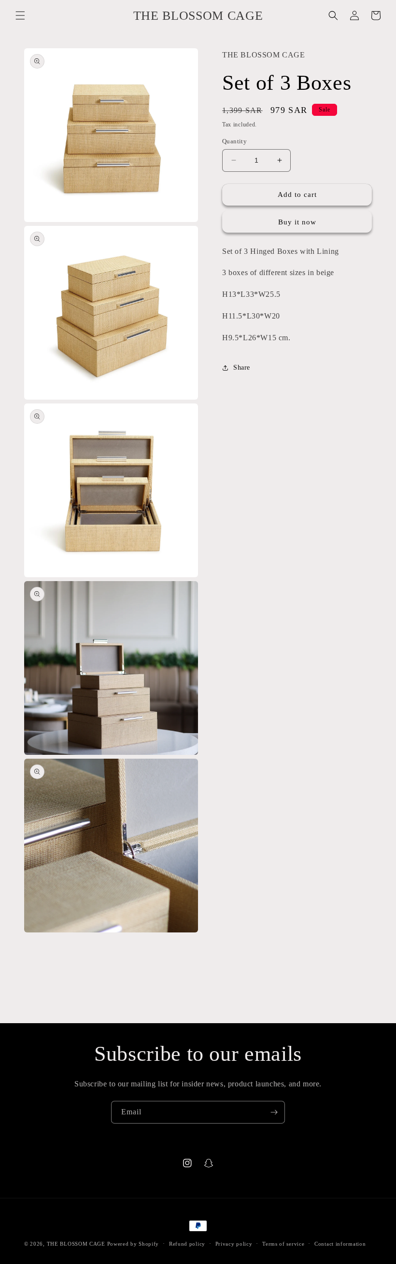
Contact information (340, 1244)
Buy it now (297, 222)
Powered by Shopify (133, 1244)
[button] (20, 15)
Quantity (234, 141)
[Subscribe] (273, 1112)
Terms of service (283, 1244)
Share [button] (241, 367)
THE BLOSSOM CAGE (76, 1244)
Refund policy (187, 1244)
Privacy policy (234, 1244)
